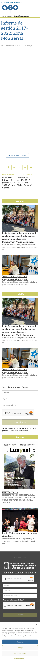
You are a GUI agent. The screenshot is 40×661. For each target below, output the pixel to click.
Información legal (19, 658)
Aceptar (20, 642)
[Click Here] (30, 7)
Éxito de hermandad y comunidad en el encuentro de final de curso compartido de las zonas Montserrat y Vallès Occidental (19, 237)
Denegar (20, 648)
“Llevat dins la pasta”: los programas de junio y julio (15, 278)
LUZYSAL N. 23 (10, 492)
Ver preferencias (20, 653)
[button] (37, 624)
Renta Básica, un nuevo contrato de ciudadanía (19, 534)
